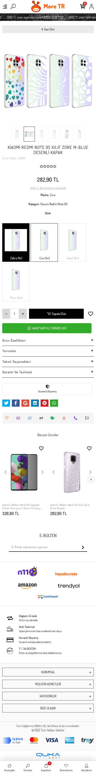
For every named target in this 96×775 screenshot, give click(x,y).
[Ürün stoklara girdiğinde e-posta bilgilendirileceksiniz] (65, 418)
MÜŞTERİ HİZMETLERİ (48, 684)
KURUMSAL (48, 672)
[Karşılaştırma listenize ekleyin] (42, 418)
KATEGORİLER (48, 696)
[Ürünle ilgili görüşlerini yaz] (31, 418)
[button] (9, 81)
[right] (91, 480)
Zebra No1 (16, 258)
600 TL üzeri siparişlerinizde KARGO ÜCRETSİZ (33, 17)
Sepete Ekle (59, 314)
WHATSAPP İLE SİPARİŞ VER (49, 328)
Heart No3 (72, 258)
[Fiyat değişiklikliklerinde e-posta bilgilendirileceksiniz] (53, 418)
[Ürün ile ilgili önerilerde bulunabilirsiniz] (88, 418)
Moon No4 (16, 298)
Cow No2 (44, 258)
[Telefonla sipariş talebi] (77, 418)
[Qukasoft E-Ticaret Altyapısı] (48, 756)
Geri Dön (49, 29)
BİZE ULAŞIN (48, 708)
